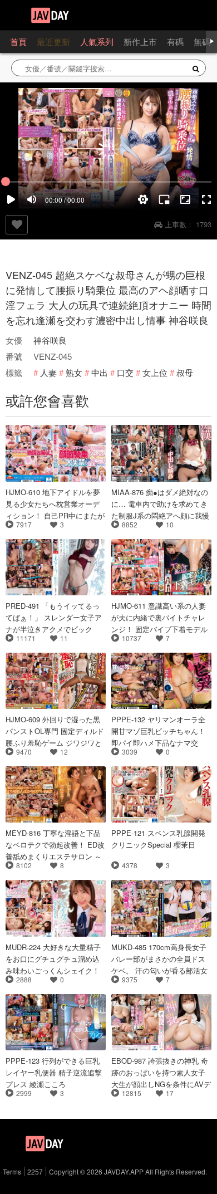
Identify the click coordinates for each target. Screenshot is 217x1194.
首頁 (18, 41)
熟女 (74, 372)
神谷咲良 (50, 340)
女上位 (154, 372)
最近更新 (53, 41)
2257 (35, 1171)
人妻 (48, 372)
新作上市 (140, 41)
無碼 (202, 41)
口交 (125, 372)
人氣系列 (97, 41)
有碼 (175, 41)
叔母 (184, 372)
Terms (12, 1171)
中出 (99, 372)
